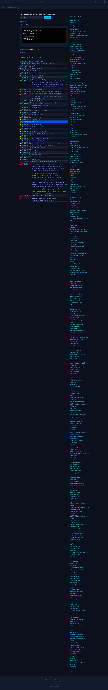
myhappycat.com (75, 42)
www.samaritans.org (76, 410)
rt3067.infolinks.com (76, 557)
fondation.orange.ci (51, 82)
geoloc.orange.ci (37, 84)
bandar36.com (74, 468)
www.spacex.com (75, 29)
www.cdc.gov (74, 74)
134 (30, 131)
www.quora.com (75, 141)
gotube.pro (73, 658)
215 (30, 157)
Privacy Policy (50, 682)
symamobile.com (75, 70)
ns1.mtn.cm (35, 119)
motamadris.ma (74, 608)
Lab (26, 2)
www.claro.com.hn (75, 529)
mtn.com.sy (73, 328)
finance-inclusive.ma (76, 294)
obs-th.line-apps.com (76, 119)
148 (30, 70)
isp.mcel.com (74, 460)
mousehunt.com (74, 623)
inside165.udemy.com (76, 533)
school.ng (73, 399)
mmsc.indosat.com (75, 423)
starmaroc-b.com (56, 182)
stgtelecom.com (37, 184)
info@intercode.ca (56, 684)
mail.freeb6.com (74, 27)
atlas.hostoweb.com (38, 168)
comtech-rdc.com (75, 546)
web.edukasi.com (75, 386)
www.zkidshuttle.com (76, 251)
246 (30, 110)
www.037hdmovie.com (76, 339)
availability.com (74, 393)
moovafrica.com (75, 617)
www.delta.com (74, 40)
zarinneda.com (74, 154)
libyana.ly (72, 227)
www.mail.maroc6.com (39, 177)
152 (27, 154)
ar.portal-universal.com (77, 115)
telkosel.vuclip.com (75, 300)
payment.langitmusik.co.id (77, 354)
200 (27, 161)
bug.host (72, 22)
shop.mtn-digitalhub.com (40, 138)
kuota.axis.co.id (74, 371)
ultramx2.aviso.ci (37, 77)
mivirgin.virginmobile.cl (77, 367)
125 (27, 61)
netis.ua (72, 505)
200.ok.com (73, 445)
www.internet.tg (37, 112)
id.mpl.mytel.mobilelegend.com (79, 147)
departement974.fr (38, 73)
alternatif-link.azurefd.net (77, 255)
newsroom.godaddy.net (77, 285)
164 (30, 73)
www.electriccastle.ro (76, 634)
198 (27, 70)
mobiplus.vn (73, 574)
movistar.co (73, 240)
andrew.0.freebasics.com (77, 31)
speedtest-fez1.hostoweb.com (41, 198)
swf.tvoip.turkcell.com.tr (77, 50)
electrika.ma (73, 438)
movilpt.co (73, 126)
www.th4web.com (75, 296)
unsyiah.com (73, 565)
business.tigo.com (75, 158)
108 (30, 126)
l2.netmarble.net (74, 526)
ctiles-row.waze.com (76, 511)
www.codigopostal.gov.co (77, 591)
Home (7, 2)
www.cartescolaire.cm (39, 143)
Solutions (35, 2)
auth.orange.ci (36, 103)
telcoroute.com (74, 628)
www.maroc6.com (54, 177)
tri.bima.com (73, 358)
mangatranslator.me (76, 417)
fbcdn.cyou (73, 664)
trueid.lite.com (74, 346)
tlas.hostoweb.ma (37, 186)
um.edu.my (73, 449)
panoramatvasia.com (76, 477)
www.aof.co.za (74, 212)
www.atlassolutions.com (77, 615)
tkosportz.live (74, 266)
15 (30, 198)
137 (27, 150)
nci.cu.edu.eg (74, 481)
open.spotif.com (74, 466)
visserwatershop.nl (75, 44)
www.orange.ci (49, 84)
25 (30, 61)
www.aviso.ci (51, 80)
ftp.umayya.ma (48, 189)
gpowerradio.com (75, 201)
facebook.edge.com (76, 48)
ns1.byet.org (73, 455)
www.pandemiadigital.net (41, 191)
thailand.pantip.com (76, 38)
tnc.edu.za (35, 70)
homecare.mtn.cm (37, 136)
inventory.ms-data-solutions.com (42, 180)
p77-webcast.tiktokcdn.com (78, 552)
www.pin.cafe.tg (37, 114)
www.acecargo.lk (75, 580)
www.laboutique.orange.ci (40, 105)
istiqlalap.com (36, 171)
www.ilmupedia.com (76, 281)
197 (27, 68)
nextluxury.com (74, 94)
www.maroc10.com (38, 175)
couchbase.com (74, 578)
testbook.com (74, 117)
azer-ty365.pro (36, 154)
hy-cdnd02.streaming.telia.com (79, 218)
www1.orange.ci (61, 84)
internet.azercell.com (76, 462)
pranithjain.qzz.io (75, 464)
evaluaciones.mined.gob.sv (78, 486)
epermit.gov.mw (37, 61)
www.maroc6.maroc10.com (51, 171)
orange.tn (73, 593)
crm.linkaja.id (74, 208)
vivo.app (72, 514)
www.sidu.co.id (74, 376)
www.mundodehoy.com (77, 397)
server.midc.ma (36, 189)
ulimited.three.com (75, 585)
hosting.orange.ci (37, 75)
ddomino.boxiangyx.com (77, 186)
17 (30, 68)
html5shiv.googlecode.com (78, 270)
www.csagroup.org (75, 451)
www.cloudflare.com (76, 302)
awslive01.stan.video (76, 264)
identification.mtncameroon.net (42, 145)
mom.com (73, 408)
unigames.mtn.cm (37, 124)
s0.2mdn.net (73, 442)
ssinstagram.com (75, 572)
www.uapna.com (46, 195)
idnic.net (72, 104)
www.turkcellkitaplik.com (77, 610)
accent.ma (73, 654)
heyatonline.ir (74, 184)
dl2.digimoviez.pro (75, 298)
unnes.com (73, 522)
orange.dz (73, 374)
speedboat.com (74, 53)
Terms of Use (57, 682)
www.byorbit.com (75, 309)
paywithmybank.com (76, 595)
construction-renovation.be (40, 164)
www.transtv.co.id (75, 492)
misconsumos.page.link (77, 531)
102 (27, 119)
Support (45, 2)
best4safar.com (56, 166)
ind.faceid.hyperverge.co (77, 401)
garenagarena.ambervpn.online (79, 330)
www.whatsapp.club (76, 46)
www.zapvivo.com (75, 169)
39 (30, 77)
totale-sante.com (75, 488)
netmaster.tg (36, 117)
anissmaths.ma (61, 184)
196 (27, 63)
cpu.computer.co (75, 645)
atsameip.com (74, 604)
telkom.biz (73, 666)
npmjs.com (73, 182)
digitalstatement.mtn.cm (39, 131)
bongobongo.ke (74, 434)
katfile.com (73, 244)
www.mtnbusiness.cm (39, 147)
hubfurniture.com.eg (76, 320)
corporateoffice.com (38, 157)
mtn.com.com (74, 479)
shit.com (72, 518)
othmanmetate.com (61, 180)
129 (30, 129)
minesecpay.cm (53, 143)
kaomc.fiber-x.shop (75, 535)
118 (27, 147)
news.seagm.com (75, 33)
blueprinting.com (75, 20)
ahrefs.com (73, 498)
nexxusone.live (74, 589)
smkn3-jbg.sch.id (75, 268)
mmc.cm (22, 52)
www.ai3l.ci (41, 80)
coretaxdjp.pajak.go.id (76, 324)
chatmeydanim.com (76, 102)
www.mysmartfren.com (77, 315)
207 (27, 198)
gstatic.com (73, 257)
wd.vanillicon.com (75, 509)
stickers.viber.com (75, 613)
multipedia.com (74, 167)
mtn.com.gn (73, 582)
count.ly (72, 559)
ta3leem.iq (73, 305)
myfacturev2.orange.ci (53, 91)
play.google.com (75, 236)
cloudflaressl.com (75, 496)
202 (27, 164)
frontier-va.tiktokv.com (76, 162)
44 (30, 154)
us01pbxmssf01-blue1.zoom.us (79, 337)
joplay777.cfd (74, 156)
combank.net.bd (74, 576)
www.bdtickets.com (76, 421)
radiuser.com (73, 542)
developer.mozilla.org (76, 83)
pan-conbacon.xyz (75, 348)
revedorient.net (56, 191)
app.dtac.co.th (74, 352)
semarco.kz (73, 425)
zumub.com (73, 137)
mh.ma (59, 186)
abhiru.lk (72, 322)
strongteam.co (74, 561)
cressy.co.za (36, 63)
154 (22, 61)
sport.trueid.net (74, 548)
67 (25, 73)
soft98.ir (72, 641)
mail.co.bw (35, 152)
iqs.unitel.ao (73, 111)
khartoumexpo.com (76, 72)
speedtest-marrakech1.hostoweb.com (44, 161)
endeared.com (74, 361)
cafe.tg (34, 110)
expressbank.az (74, 520)
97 (30, 124)
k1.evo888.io (73, 274)
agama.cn (73, 430)
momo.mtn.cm (47, 133)
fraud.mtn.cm (36, 129)
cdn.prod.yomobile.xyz (76, 619)
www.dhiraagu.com (75, 171)
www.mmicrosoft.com (76, 567)
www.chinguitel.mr (75, 195)
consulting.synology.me (77, 524)
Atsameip (15, 7)
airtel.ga (72, 190)
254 (30, 117)
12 (27, 73)
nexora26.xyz (36, 159)
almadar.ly (73, 130)
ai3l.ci (33, 80)
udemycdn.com (74, 113)
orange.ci (60, 80)
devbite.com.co (74, 356)
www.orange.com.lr (48, 87)
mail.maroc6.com (51, 175)
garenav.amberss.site (76, 333)
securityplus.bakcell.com (77, 109)
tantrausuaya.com (75, 81)
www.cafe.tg (42, 110)
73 (30, 100)
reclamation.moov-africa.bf (78, 307)
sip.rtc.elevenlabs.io (76, 150)
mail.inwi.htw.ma (50, 186)
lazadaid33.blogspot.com (77, 229)
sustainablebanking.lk (76, 203)
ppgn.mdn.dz (74, 259)
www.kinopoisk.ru (75, 660)
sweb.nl (72, 98)
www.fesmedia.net (61, 189)
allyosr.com (45, 166)
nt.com (72, 175)
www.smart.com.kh (75, 173)
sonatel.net (73, 365)
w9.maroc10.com (49, 173)
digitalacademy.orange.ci (39, 94)
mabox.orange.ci (37, 89)
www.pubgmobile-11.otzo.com (79, 210)
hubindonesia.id (74, 326)
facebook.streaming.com (77, 638)
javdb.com (73, 68)
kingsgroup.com (74, 25)
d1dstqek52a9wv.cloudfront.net (79, 453)
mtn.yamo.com (74, 606)
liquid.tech (73, 671)
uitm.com (72, 630)
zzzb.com (73, 283)
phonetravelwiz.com (76, 57)
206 (30, 138)
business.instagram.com (77, 246)
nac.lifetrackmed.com (76, 537)
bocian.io (72, 602)
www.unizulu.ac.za (75, 600)
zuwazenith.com (37, 68)
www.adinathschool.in (76, 335)
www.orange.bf (74, 277)
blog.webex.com (75, 139)
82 (30, 103)
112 (30, 91)
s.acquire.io (73, 341)
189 (30, 136)
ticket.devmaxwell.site (76, 436)
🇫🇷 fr (103, 1)
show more (47, 193)
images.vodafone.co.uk (77, 483)
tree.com (72, 292)
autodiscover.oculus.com (77, 63)
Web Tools (17, 2)
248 (30, 66)
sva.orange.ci (55, 96)
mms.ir (72, 261)
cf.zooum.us (73, 669)
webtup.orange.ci (37, 98)
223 (30, 143)
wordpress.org (74, 632)
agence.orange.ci (37, 82)
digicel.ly (72, 395)
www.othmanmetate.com (41, 182)
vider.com (73, 406)
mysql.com (73, 313)
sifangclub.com (74, 475)
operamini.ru (73, 427)
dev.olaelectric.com (75, 197)
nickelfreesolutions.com (77, 55)
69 (27, 107)
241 (30, 63)
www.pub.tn (73, 550)
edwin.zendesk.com (76, 380)
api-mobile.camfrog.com (77, 647)
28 (30, 195)
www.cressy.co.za (47, 63)
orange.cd (73, 457)
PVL (57, 686)
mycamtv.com (74, 214)
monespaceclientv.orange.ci (40, 96)
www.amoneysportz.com (77, 447)
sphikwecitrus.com (38, 66)
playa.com (73, 205)
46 (30, 80)
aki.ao (71, 128)
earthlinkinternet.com (76, 193)
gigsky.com (73, 544)
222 (30, 140)
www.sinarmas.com (75, 369)
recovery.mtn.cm (37, 140)
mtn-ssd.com (74, 216)
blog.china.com (74, 188)
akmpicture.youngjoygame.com (79, 507)
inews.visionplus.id (75, 350)
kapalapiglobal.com (76, 470)
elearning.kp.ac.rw (37, 107)
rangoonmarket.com (76, 287)
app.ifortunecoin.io (75, 180)
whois (27, 24)
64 (30, 89)
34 (27, 94)
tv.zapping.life (74, 132)
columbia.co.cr (74, 225)
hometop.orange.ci (55, 94)
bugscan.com (74, 563)
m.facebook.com (75, 598)
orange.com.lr (36, 87)
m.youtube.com (74, 160)
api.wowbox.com (75, 539)
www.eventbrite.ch (75, 290)
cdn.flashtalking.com (76, 152)
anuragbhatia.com (75, 651)
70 (30, 94)
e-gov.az (72, 121)
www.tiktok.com (75, 223)
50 (30, 150)
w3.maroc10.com (37, 173)
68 (25, 75)
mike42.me (73, 382)
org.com (72, 587)
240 (30, 159)
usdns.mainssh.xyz (75, 311)
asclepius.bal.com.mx (76, 626)
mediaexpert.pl (74, 391)
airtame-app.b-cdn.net (76, 570)
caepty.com (35, 150)
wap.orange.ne (74, 165)
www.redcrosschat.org (76, 89)
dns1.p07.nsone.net (75, 78)
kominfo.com (74, 343)
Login (98, 2)
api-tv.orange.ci (37, 100)
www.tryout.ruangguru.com (78, 87)
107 (27, 122)
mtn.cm (23, 24)
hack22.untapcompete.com (78, 662)
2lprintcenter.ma (49, 184)
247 (30, 112)
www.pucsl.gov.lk (75, 494)
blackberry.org (74, 621)
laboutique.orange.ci (49, 103)
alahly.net (72, 100)
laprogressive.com (75, 656)
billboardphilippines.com (77, 59)
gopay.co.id (73, 76)
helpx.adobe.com (75, 554)
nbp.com (72, 124)
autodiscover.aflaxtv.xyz (77, 242)
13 (30, 75)
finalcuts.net (73, 61)
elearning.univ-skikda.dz (77, 636)
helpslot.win (73, 501)
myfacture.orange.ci (38, 91)
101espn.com (73, 221)
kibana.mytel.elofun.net (77, 473)
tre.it (71, 199)
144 (27, 152)
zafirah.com (73, 389)
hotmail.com (73, 96)
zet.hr (71, 378)
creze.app (73, 279)
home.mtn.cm (36, 133)
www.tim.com (74, 490)
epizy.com (73, 178)
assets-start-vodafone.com (78, 106)
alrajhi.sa (72, 65)
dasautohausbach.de (76, 317)
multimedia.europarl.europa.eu (79, 91)
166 (30, 133)
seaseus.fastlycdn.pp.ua (77, 649)
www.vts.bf (73, 643)
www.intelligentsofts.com (54, 168)
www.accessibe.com (76, 419)
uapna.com (35, 195)
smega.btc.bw (74, 238)
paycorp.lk (73, 249)
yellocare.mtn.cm (37, 126)
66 (25, 61)
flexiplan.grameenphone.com (78, 85)
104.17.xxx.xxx (74, 384)
